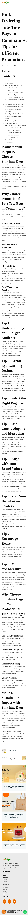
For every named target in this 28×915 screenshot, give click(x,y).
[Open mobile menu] (25, 2)
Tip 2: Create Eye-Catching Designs (15, 104)
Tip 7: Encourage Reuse (12, 121)
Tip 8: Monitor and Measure (13, 123)
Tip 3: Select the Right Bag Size (14, 106)
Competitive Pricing (14, 135)
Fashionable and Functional (16, 92)
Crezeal (17, 912)
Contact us (10, 734)
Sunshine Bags (6, 715)
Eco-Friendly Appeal (14, 90)
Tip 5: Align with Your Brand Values (15, 114)
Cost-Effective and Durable (16, 97)
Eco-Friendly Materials (14, 130)
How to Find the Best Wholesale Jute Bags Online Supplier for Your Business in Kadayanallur (14, 816)
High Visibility (12, 95)
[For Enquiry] (4, 912)
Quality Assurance (13, 137)
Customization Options (14, 132)
